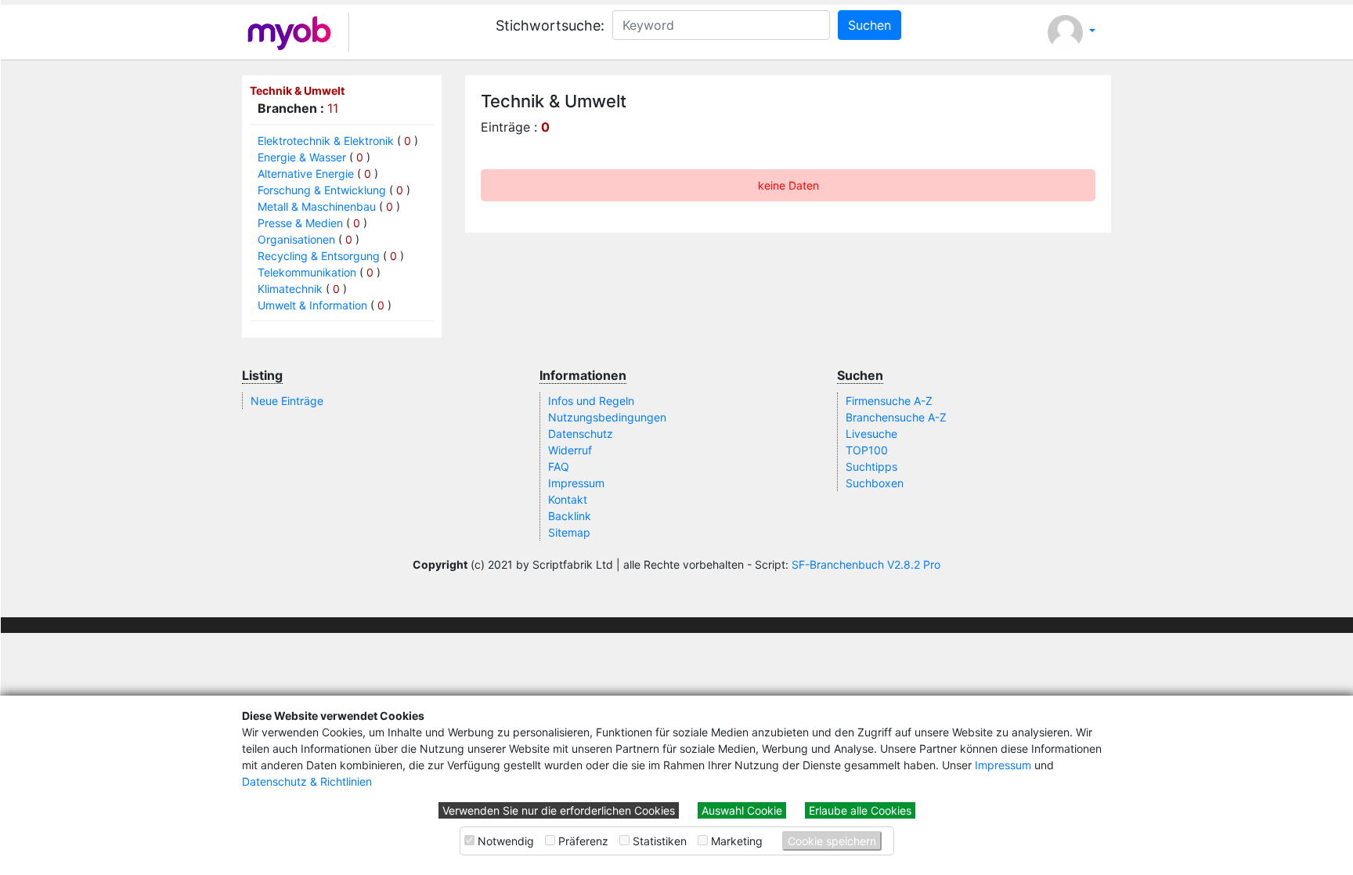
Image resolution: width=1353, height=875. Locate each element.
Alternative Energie (306, 173)
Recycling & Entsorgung (319, 255)
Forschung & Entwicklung (322, 190)
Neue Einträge (287, 400)
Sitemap (569, 532)
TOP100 (867, 450)
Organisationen (296, 239)
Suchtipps (871, 466)
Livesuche (871, 433)
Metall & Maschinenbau (317, 206)
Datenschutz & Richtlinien (307, 781)
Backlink (569, 515)
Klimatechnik (290, 288)
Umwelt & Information (312, 305)
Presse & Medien (300, 223)
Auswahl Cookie (742, 810)
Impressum (1003, 765)
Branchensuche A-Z (896, 417)
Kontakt (567, 499)
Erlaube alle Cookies (860, 810)
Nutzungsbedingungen (607, 417)
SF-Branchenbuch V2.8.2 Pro (866, 564)
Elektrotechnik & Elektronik (326, 140)
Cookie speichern (832, 841)
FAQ (558, 466)
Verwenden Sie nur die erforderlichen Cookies (558, 810)
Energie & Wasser (302, 157)
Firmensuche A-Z (889, 400)
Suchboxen (875, 483)
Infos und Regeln (591, 400)
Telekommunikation (307, 272)
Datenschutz (580, 433)
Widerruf (570, 450)
